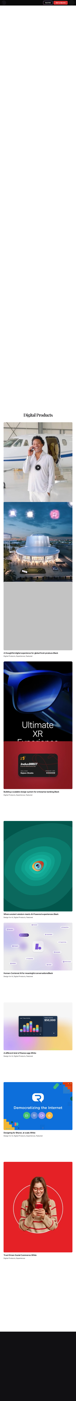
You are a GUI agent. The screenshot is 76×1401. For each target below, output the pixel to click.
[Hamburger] (71, 3)
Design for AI (8, 962)
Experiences (20, 519)
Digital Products (9, 519)
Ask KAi (48, 3)
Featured (29, 620)
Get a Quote (61, 3)
